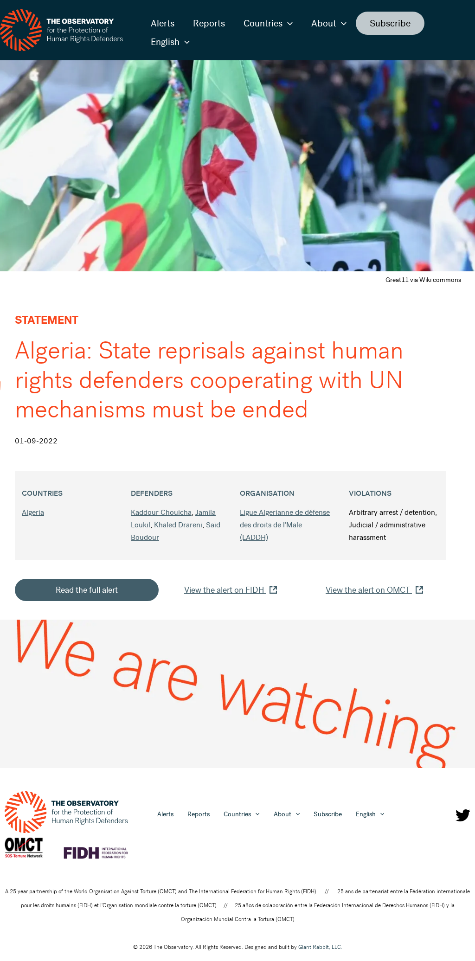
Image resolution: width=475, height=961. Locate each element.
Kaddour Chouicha (161, 512)
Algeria (33, 512)
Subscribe (390, 23)
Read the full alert (87, 590)
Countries (263, 23)
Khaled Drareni (178, 524)
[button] (287, 23)
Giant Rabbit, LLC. (320, 947)
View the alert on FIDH (225, 590)
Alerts (162, 23)
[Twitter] (463, 815)
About (323, 23)
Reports (209, 23)
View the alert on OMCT (369, 590)
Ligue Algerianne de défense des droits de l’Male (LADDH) (285, 525)
